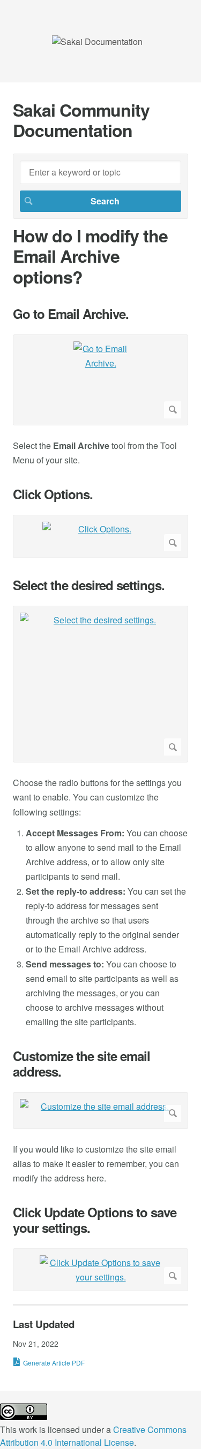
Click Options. (53, 494)
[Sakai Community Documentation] (97, 41)
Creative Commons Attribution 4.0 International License (93, 1435)
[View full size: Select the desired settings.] (100, 684)
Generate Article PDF (54, 1362)
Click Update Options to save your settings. (94, 1220)
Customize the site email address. (81, 1063)
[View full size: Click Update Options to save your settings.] (100, 1269)
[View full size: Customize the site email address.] (100, 1110)
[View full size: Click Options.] (100, 536)
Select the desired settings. (89, 585)
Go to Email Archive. (71, 314)
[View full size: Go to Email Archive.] (100, 379)
